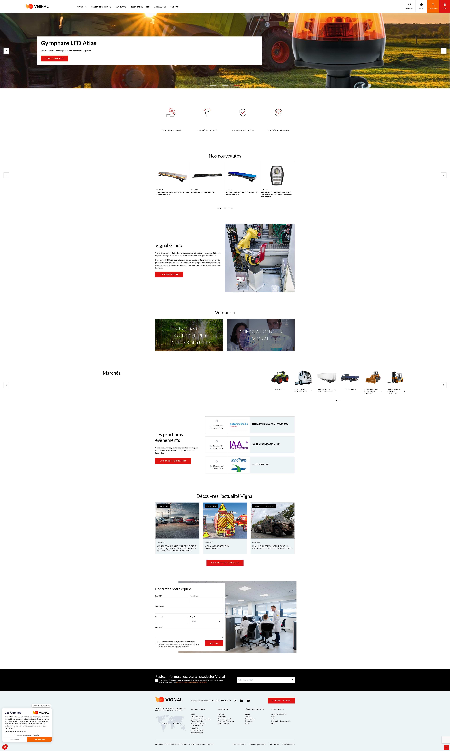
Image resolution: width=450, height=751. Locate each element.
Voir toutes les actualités (225, 563)
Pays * (192, 617)
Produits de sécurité (225, 719)
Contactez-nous (281, 701)
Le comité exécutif (197, 726)
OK (292, 680)
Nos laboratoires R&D (198, 723)
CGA (273, 719)
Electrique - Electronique (226, 721)
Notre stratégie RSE (197, 730)
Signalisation (222, 716)
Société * (158, 596)
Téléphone (194, 596)
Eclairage (221, 714)
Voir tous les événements (173, 461)
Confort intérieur (223, 723)
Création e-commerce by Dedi (202, 744)
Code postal (159, 617)
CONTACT (175, 7)
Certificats (248, 716)
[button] (5, 747)
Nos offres (194, 728)
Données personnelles (258, 744)
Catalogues (248, 721)
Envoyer (214, 643)
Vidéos (247, 723)
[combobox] (206, 621)
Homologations (250, 719)
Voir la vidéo (52, 58)
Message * (159, 627)
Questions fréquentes (278, 714)
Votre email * (160, 606)
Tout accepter (39, 739)
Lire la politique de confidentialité (15, 731)
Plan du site (274, 744)
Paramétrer (14, 739)
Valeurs (193, 714)
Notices (247, 714)
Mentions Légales (239, 744)
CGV (273, 716)
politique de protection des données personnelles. (191, 682)
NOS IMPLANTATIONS (170, 723)
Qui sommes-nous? (169, 274)
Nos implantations (197, 733)
